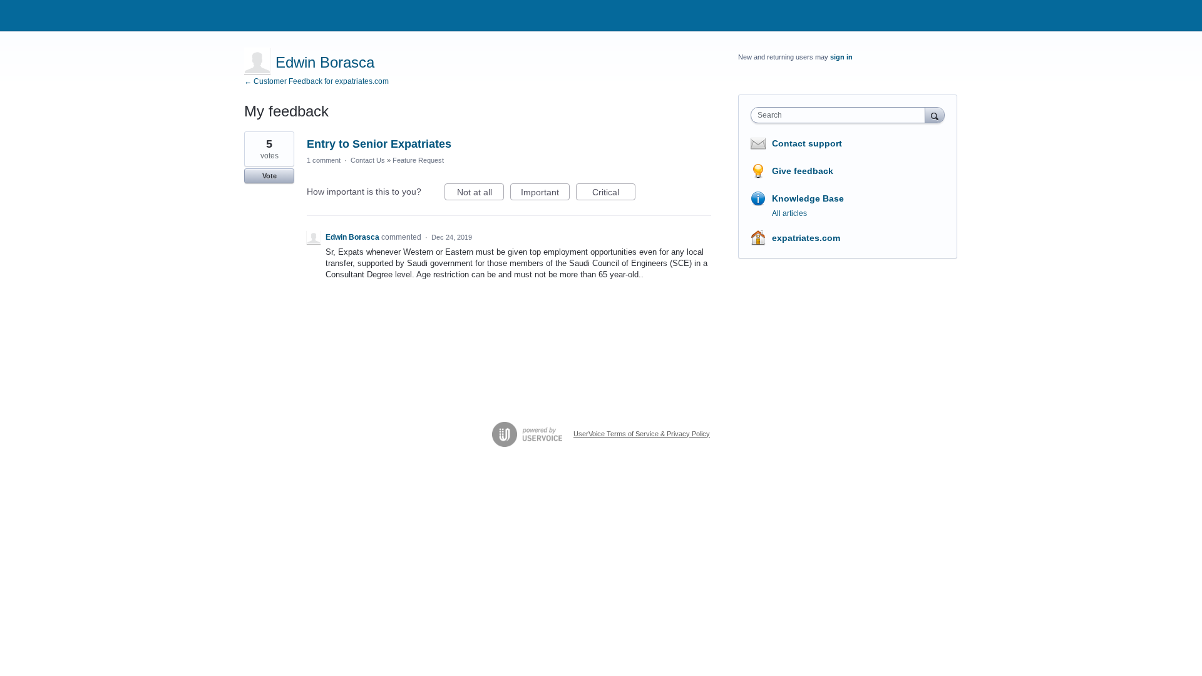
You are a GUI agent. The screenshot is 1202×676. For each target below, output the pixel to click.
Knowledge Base (808, 198)
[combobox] (841, 115)
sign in (841, 57)
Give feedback (802, 171)
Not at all (480, 193)
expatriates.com (806, 238)
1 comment (324, 160)
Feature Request (418, 160)
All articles (789, 213)
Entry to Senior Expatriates (379, 144)
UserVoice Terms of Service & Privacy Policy (641, 434)
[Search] (935, 115)
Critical (613, 193)
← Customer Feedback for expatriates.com (316, 81)
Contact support (807, 143)
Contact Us (368, 160)
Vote (269, 176)
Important (545, 193)
